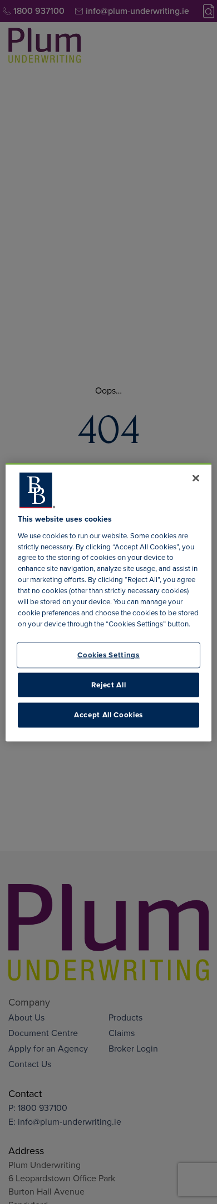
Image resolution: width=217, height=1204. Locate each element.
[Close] (196, 478)
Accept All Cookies (108, 715)
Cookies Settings (108, 655)
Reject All (108, 684)
